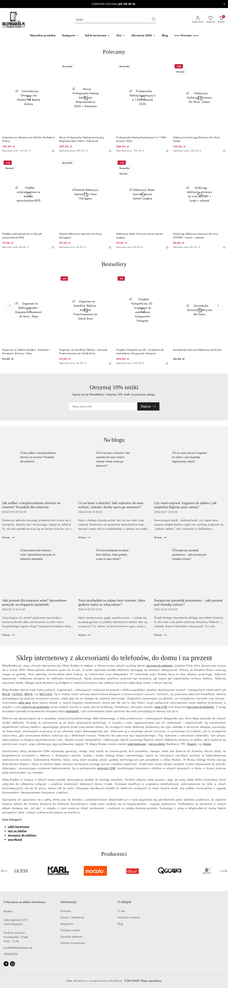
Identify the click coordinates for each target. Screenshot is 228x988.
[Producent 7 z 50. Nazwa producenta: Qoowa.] (132, 871)
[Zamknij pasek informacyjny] (224, 4)
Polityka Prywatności (73, 943)
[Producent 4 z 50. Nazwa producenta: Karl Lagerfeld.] (21, 871)
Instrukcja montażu (129, 917)
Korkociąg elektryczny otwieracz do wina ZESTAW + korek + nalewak (195, 235)
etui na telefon (157, 743)
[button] (70, 35)
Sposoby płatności (72, 937)
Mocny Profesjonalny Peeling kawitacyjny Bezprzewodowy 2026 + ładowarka (81, 139)
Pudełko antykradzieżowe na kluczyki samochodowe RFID (22, 235)
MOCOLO (45, 694)
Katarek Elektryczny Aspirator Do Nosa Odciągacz (80, 235)
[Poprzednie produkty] (10, 305)
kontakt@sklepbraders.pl (18, 948)
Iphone (207, 743)
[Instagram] (12, 963)
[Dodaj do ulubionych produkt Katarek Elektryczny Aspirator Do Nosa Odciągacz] (107, 163)
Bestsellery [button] (114, 264)
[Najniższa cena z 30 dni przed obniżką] (53, 151)
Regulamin (67, 924)
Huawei (191, 743)
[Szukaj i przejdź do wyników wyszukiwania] (153, 19)
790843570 (11, 954)
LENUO (17, 694)
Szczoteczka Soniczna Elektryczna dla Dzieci (140, 350)
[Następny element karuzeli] (223, 871)
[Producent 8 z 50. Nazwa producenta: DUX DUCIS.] (169, 871)
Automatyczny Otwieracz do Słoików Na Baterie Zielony (28, 139)
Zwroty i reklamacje (72, 917)
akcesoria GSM (106, 768)
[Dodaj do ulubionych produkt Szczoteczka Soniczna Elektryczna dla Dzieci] (164, 279)
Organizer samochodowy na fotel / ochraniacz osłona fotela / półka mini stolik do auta (199, 351)
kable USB (161, 706)
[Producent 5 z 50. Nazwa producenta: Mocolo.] (58, 871)
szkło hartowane (136, 743)
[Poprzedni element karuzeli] (4, 871)
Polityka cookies (70, 930)
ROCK (6, 694)
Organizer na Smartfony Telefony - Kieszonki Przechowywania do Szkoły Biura (26, 351)
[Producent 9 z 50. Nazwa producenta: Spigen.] (206, 871)
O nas (121, 911)
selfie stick (24, 702)
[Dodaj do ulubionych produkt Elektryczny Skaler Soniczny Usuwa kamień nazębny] (164, 163)
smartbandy (72, 711)
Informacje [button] (69, 902)
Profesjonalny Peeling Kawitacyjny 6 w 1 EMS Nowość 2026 (141, 139)
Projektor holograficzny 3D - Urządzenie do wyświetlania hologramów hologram (83, 351)
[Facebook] (6, 963)
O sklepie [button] (124, 902)
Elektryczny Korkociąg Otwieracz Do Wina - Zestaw (197, 139)
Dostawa (66, 911)
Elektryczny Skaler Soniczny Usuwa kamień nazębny (139, 235)
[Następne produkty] (218, 305)
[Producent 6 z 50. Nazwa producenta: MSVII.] (95, 871)
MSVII (28, 694)
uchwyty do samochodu (35, 706)
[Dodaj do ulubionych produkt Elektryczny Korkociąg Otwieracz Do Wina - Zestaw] (221, 66)
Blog (120, 924)
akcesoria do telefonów (159, 665)
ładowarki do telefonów (200, 706)
